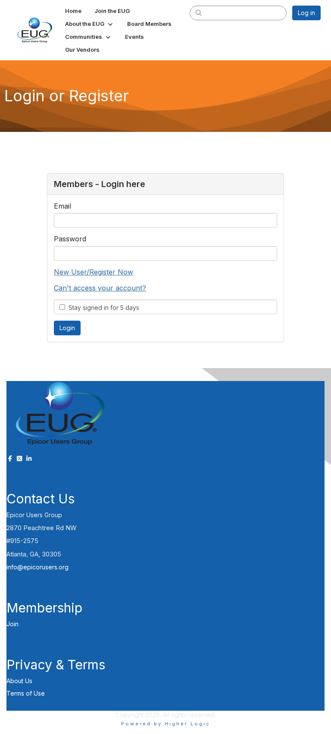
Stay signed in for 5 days (102, 307)
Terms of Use (25, 693)
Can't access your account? (100, 288)
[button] (90, 23)
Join (12, 624)
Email (62, 206)
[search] (199, 12)
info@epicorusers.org (37, 567)
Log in (306, 12)
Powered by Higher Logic (165, 724)
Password (70, 238)
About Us (19, 680)
